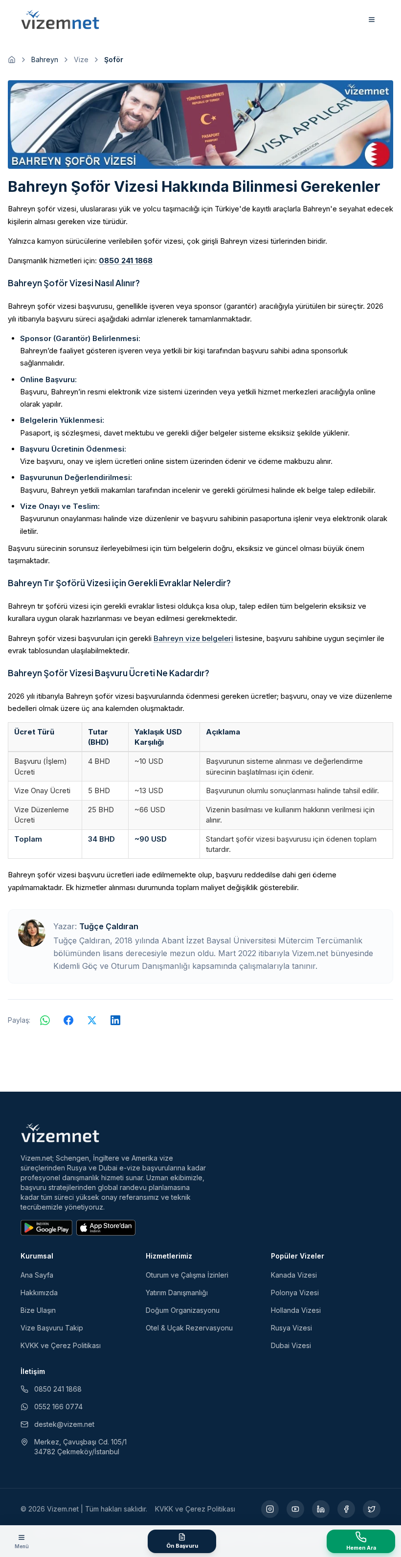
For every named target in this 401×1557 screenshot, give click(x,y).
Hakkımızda (39, 1292)
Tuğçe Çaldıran (108, 926)
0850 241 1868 (126, 260)
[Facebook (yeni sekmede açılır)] (346, 1509)
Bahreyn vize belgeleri (193, 638)
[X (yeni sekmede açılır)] (371, 1509)
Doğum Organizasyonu (183, 1310)
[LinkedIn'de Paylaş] (115, 1020)
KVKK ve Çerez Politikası (61, 1345)
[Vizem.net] (60, 1133)
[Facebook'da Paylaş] (68, 1020)
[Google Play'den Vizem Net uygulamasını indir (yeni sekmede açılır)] (46, 1228)
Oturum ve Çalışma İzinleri (187, 1275)
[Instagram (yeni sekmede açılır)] (270, 1509)
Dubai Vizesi (291, 1345)
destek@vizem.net (64, 1424)
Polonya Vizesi (295, 1292)
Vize (81, 59)
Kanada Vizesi (294, 1275)
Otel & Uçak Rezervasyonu (189, 1328)
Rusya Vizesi (291, 1328)
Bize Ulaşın (38, 1310)
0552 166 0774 (58, 1406)
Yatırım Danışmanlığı (177, 1292)
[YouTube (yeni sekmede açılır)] (295, 1509)
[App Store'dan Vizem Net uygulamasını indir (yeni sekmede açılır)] (105, 1228)
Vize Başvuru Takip (52, 1328)
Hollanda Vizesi (296, 1310)
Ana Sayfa (37, 1275)
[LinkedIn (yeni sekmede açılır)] (321, 1509)
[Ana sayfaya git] (12, 60)
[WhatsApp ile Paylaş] (45, 1020)
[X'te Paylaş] (92, 1020)
